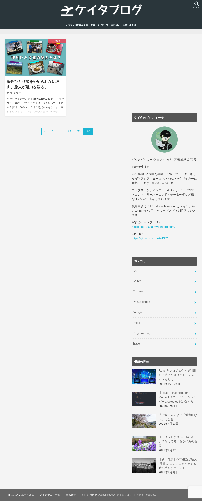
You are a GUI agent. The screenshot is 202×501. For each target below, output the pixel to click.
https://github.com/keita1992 (150, 238)
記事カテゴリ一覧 (99, 25)
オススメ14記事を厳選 (77, 25)
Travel (136, 343)
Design (137, 312)
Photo (136, 322)
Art (134, 270)
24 (69, 131)
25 (79, 131)
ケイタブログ (124, 494)
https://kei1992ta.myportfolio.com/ (153, 226)
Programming (141, 333)
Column (138, 291)
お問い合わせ (129, 25)
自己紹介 (115, 25)
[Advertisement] (164, 75)
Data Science (141, 301)
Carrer (137, 281)
